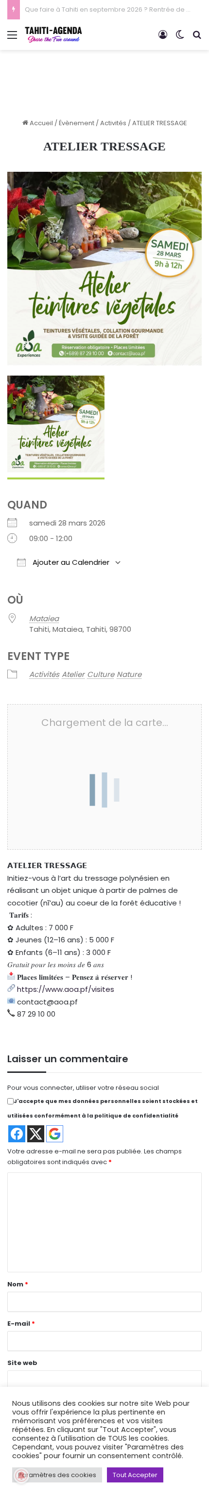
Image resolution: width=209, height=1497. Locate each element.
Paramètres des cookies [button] (57, 1475)
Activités (113, 123)
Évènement (76, 123)
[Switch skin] (180, 38)
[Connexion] (163, 38)
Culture (100, 674)
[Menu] (12, 38)
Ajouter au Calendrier (70, 562)
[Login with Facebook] (16, 1133)
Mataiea (44, 618)
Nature (129, 674)
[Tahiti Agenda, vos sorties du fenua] (53, 34)
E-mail (21, 1323)
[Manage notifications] (21, 1475)
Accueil (40, 123)
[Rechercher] (197, 38)
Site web (22, 1362)
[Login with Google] (54, 1133)
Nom (17, 1284)
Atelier (73, 674)
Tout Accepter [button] (135, 1475)
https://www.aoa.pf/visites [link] (65, 989)
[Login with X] (35, 1133)
